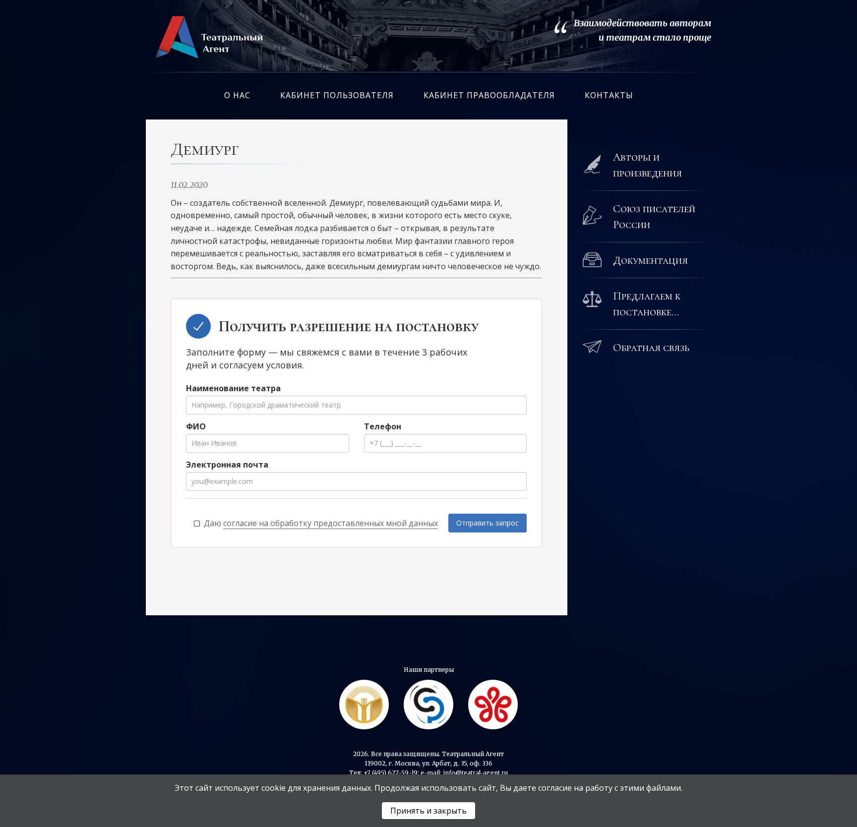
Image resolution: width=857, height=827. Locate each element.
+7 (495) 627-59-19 (391, 772)
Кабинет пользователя (337, 95)
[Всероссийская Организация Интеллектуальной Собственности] (428, 704)
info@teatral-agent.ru (475, 772)
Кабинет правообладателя (489, 95)
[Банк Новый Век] (493, 704)
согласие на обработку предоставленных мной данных (330, 523)
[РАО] (364, 704)
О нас (237, 95)
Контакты (609, 95)
